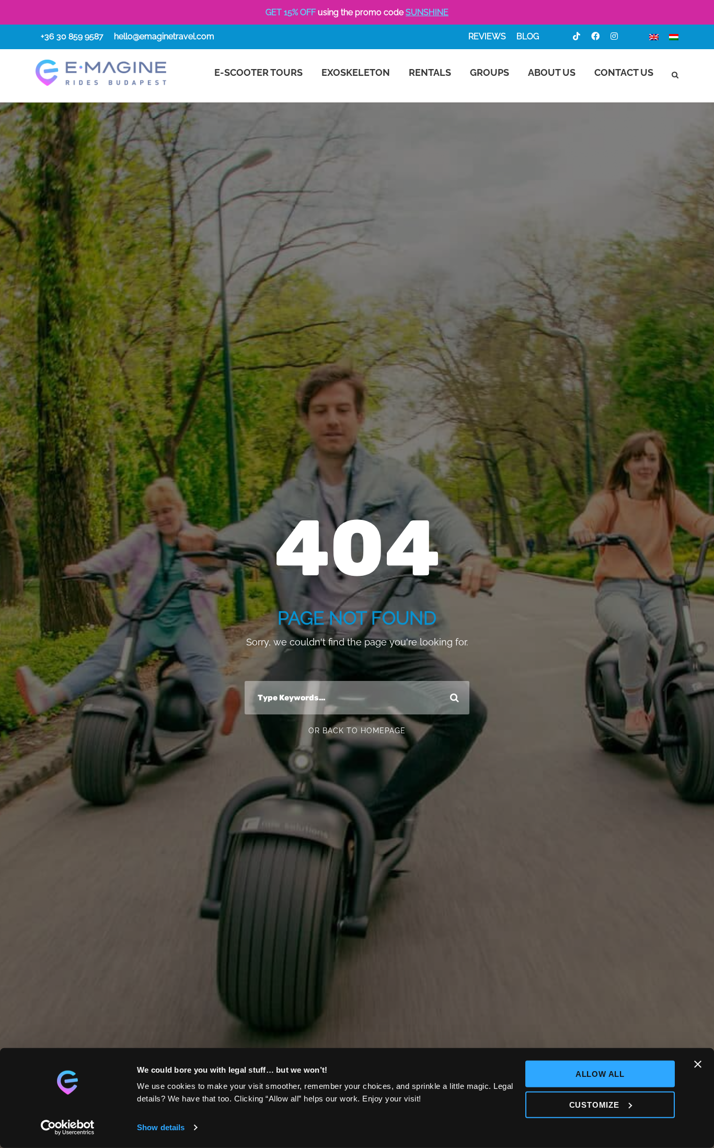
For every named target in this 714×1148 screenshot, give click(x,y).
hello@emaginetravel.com (164, 36)
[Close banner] (697, 1064)
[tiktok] (576, 36)
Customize (594, 1104)
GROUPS (489, 72)
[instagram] (614, 36)
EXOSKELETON (355, 72)
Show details (161, 1127)
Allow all (600, 1074)
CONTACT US (623, 72)
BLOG (527, 36)
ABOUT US (551, 72)
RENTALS (430, 72)
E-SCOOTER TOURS (258, 72)
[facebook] (595, 36)
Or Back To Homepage (357, 730)
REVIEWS (487, 36)
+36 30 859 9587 (72, 36)
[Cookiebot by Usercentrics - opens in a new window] (67, 1127)
